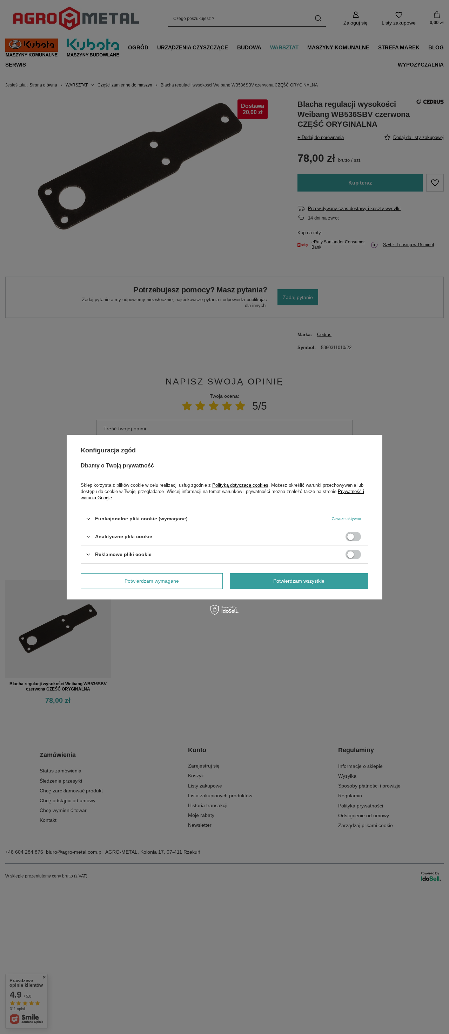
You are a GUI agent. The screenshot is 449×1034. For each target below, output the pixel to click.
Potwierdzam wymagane (152, 581)
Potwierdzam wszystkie (298, 581)
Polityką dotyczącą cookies (240, 484)
